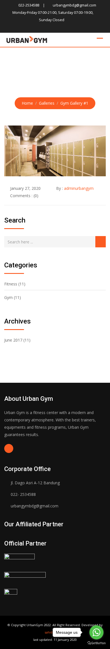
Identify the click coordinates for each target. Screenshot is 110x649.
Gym (8, 297)
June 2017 (13, 340)
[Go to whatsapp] (96, 632)
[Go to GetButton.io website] (96, 643)
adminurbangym (79, 188)
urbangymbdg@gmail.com (74, 5)
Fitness (10, 284)
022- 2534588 (23, 494)
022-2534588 (28, 5)
